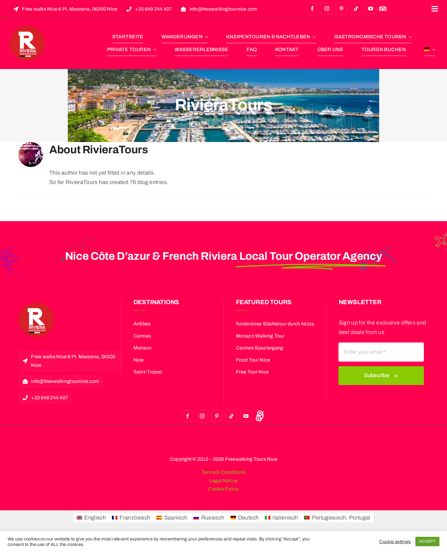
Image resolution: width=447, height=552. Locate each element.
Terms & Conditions (223, 472)
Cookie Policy (223, 488)
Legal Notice (224, 480)
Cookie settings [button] (395, 541)
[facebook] (312, 8)
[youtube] (370, 8)
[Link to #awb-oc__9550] (434, 8)
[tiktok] (356, 8)
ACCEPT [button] (427, 541)
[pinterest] (341, 8)
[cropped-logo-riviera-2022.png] (27, 28)
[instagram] (327, 8)
